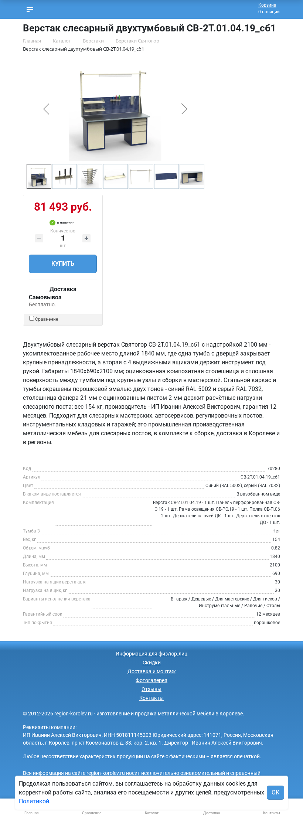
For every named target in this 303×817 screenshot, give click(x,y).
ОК (275, 792)
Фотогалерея (151, 680)
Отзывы (151, 689)
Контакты (151, 698)
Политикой (34, 801)
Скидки (152, 662)
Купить (62, 263)
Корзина (267, 5)
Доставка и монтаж (151, 671)
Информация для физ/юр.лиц (151, 654)
